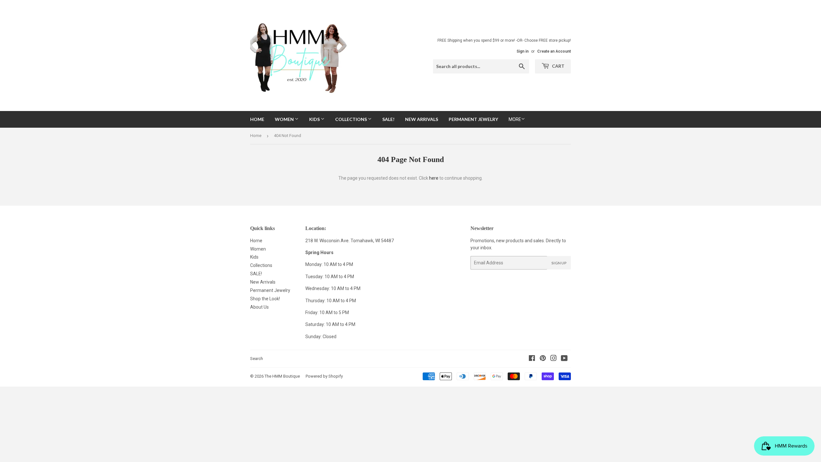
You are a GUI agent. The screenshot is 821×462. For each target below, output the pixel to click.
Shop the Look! (265, 298)
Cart (557, 66)
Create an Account (554, 51)
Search (256, 358)
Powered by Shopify (324, 376)
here (433, 178)
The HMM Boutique (282, 376)
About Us (259, 307)
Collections (351, 119)
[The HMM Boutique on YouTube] (564, 359)
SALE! (388, 119)
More (515, 119)
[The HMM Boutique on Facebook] (532, 359)
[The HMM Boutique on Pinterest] (542, 359)
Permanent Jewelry (473, 119)
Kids (315, 119)
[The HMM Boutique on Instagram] (553, 359)
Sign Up (559, 263)
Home (257, 119)
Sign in (523, 51)
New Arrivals (421, 119)
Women (285, 119)
